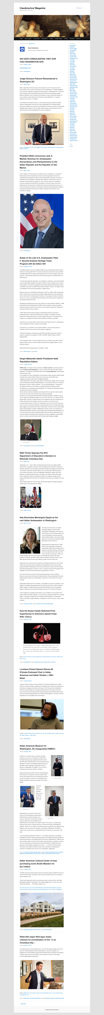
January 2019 (73, 66)
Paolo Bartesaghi (47, 929)
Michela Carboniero (24, 148)
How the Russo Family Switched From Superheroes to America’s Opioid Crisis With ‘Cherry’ (38, 613)
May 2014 (72, 111)
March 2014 (72, 114)
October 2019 (73, 56)
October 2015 (73, 95)
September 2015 (74, 97)
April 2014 (72, 113)
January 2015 (73, 103)
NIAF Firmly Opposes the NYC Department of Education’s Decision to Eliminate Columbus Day (38, 455)
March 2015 (72, 101)
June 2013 (72, 126)
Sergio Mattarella (40, 445)
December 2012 (73, 135)
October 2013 (73, 119)
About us (78, 38)
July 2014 (72, 108)
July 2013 (72, 124)
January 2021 (73, 55)
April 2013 (72, 129)
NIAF (36, 351)
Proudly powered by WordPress (52, 1009)
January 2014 (73, 118)
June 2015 (72, 100)
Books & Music (58, 38)
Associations (44, 38)
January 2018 (73, 77)
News (21, 38)
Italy (35, 445)
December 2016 (73, 85)
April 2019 (72, 64)
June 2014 (72, 110)
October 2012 (73, 138)
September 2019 (74, 58)
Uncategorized (27, 71)
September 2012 (74, 140)
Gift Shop (72, 38)
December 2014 (73, 105)
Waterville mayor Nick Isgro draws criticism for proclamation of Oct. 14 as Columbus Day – (38, 939)
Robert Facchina (55, 853)
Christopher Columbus (49, 998)
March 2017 (72, 84)
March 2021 (72, 53)
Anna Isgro (47, 852)
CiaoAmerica (32, 43)
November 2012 (73, 137)
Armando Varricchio (40, 603)
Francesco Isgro (44, 147)
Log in (71, 146)
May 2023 (72, 47)
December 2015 (73, 93)
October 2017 (73, 81)
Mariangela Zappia (49, 603)
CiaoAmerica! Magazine (32, 8)
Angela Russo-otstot (38, 662)
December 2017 (73, 79)
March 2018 (72, 74)
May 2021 (72, 52)
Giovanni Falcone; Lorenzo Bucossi (55, 147)
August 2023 (73, 45)
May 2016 (72, 89)
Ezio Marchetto (37, 853)
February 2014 (73, 116)
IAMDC (50, 853)
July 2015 (72, 98)
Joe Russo (53, 662)
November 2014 (73, 106)
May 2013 (72, 127)
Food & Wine (36, 38)
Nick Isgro (62, 998)
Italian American (27, 351)
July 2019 (72, 60)
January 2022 (73, 50)
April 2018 (72, 72)
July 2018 (72, 68)
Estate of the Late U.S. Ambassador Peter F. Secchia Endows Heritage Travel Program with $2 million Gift (39, 260)
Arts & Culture (28, 38)
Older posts (23, 1003)
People (51, 38)
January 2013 (73, 134)
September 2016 (74, 87)
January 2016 (73, 92)
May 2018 (72, 71)
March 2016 (72, 90)
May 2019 (72, 63)
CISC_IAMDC (37, 147)
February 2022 (73, 48)
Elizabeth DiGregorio (29, 853)
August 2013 (73, 122)
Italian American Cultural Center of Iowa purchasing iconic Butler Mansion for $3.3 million (38, 863)
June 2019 (72, 61)
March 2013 (72, 130)
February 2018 (73, 76)
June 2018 (72, 69)
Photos (66, 38)
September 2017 (74, 82)
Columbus (57, 998)
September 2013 (74, 121)
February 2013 (73, 132)
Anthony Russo (47, 662)
